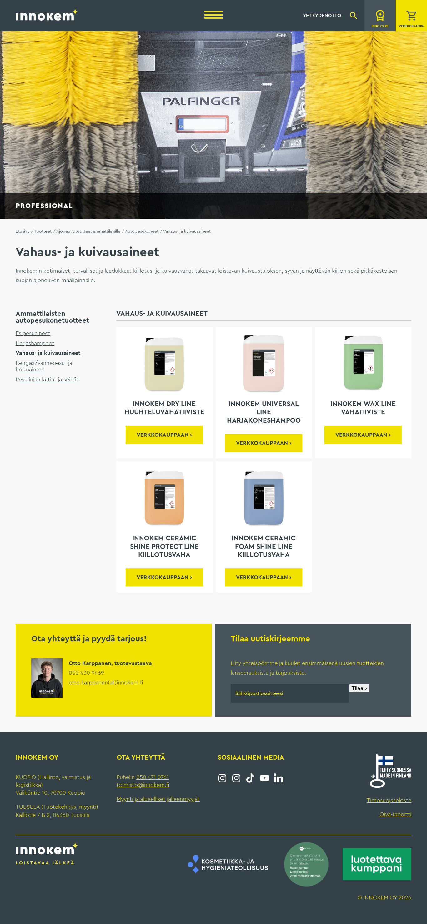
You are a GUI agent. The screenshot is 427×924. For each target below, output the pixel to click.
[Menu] (213, 15)
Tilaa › (359, 688)
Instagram (222, 778)
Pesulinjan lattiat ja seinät (47, 379)
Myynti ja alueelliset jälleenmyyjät (158, 799)
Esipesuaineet (33, 333)
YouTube (264, 778)
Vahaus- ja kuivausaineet (48, 353)
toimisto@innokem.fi (143, 785)
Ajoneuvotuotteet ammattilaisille (88, 231)
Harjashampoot (35, 343)
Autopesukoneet (141, 231)
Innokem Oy (47, 14)
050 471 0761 (152, 777)
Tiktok (250, 778)
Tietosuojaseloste (389, 800)
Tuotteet (43, 231)
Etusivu (23, 231)
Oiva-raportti (395, 814)
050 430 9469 (86, 673)
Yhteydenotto (322, 15)
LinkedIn (278, 778)
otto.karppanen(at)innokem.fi (106, 682)
